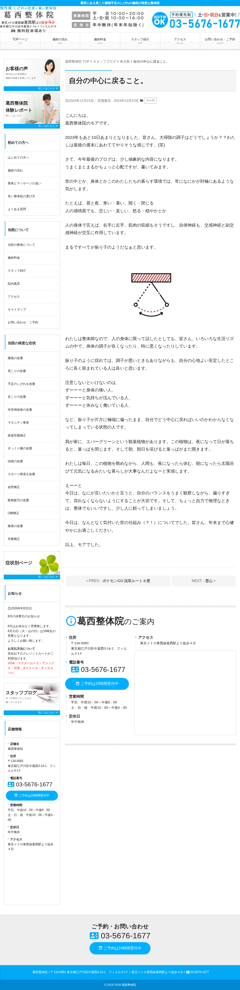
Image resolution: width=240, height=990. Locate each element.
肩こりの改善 (17, 371)
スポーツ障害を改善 (21, 474)
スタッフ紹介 (140, 41)
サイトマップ (17, 309)
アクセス (180, 41)
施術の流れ (60, 41)
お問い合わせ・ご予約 (220, 41)
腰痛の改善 (15, 358)
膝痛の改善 (15, 526)
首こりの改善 (17, 396)
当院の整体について (21, 245)
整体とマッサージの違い (24, 183)
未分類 (150, 100)
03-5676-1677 (98, 669)
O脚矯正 (13, 513)
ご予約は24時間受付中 (97, 684)
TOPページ (20, 41)
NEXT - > (204, 581)
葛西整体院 (129, 984)
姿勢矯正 (14, 487)
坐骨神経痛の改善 (20, 409)
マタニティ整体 (18, 422)
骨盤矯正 (14, 539)
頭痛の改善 (15, 461)
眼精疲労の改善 (18, 500)
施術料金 (100, 41)
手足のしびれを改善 (21, 384)
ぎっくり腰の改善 (20, 448)
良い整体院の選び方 (21, 196)
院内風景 (14, 283)
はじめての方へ (18, 157)
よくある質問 (17, 209)
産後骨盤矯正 (17, 435)
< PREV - (118, 581)
